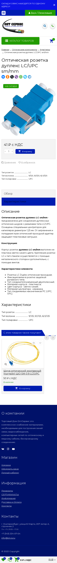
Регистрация (45, 13)
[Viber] (16, 77)
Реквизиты (7, 490)
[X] (12, 77)
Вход (33, 13)
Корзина (6, 465)
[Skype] (25, 77)
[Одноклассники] (7, 77)
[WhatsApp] (21, 77)
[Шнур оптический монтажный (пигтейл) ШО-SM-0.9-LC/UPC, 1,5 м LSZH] (23, 353)
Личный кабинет (10, 472)
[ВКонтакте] (3, 77)
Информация (8, 498)
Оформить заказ (10, 469)
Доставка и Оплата (11, 502)
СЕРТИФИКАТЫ (10, 494)
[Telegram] (29, 77)
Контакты (6, 506)
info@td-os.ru (8, 538)
